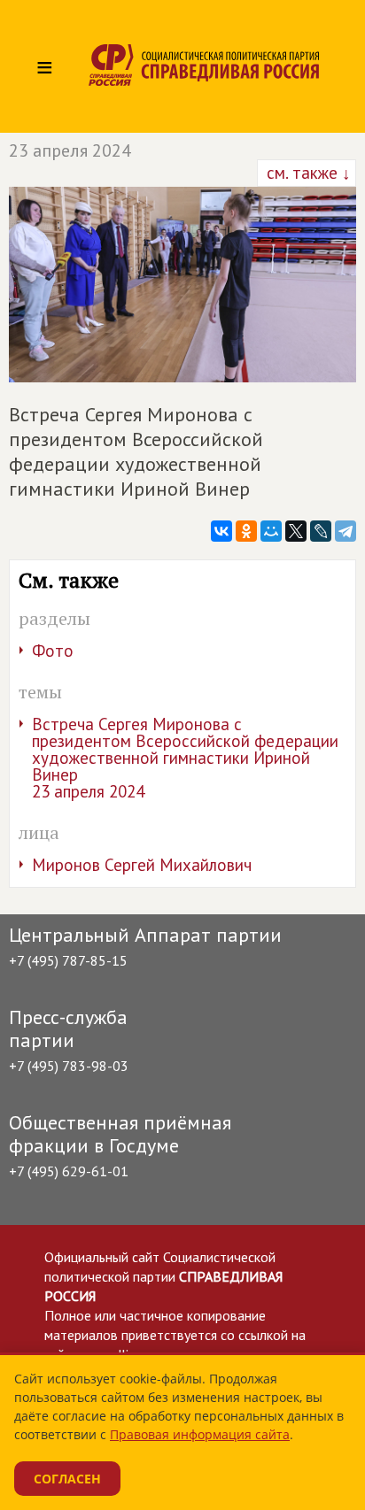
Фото (53, 650)
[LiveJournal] (320, 531)
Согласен (67, 1478)
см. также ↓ (306, 172)
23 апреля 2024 (70, 150)
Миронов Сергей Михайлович (142, 864)
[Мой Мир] (271, 531)
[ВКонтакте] (221, 531)
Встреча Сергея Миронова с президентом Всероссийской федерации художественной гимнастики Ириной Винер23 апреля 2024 (185, 757)
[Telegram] (345, 531)
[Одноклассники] (246, 531)
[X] (296, 531)
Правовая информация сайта (200, 1434)
